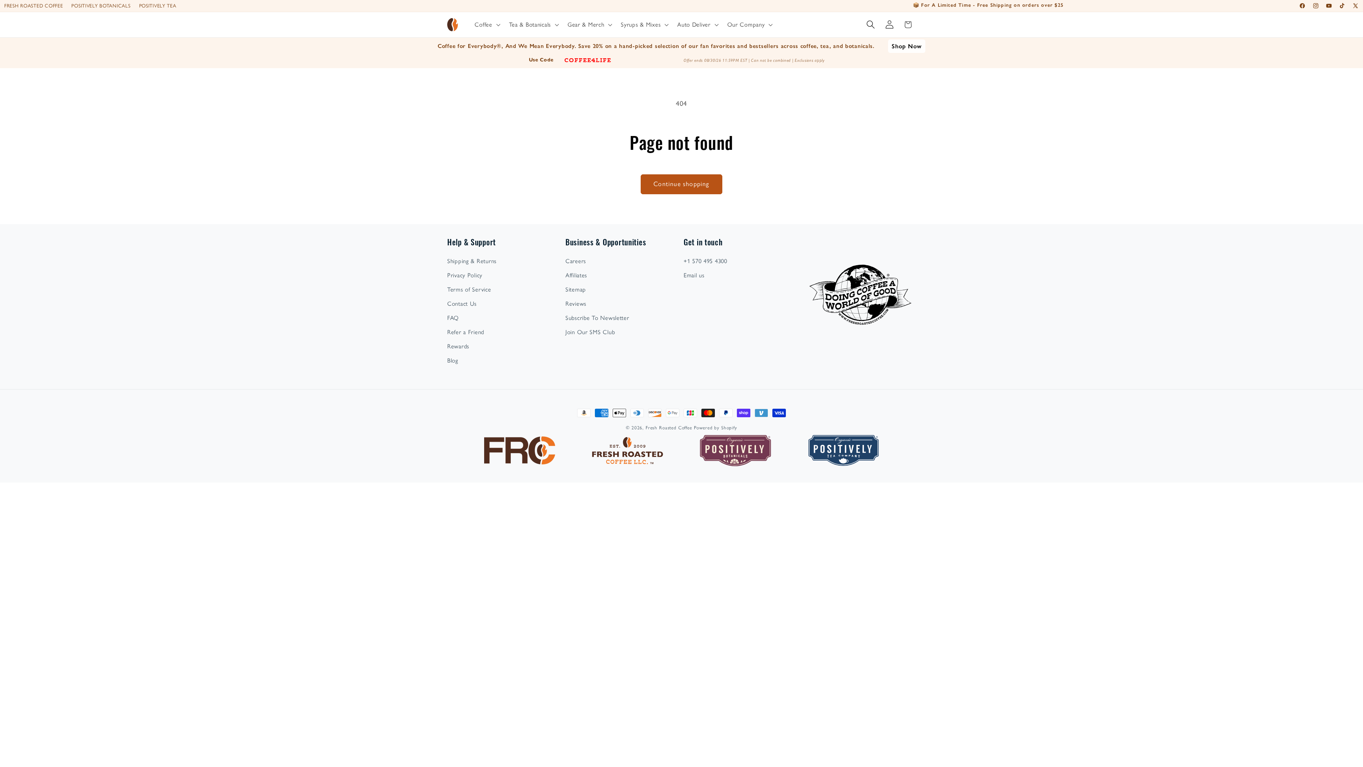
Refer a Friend (465, 332)
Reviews (575, 303)
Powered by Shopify (715, 427)
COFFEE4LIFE (587, 59)
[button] (487, 25)
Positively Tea (157, 6)
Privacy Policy (464, 275)
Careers (575, 261)
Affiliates (576, 275)
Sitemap (575, 289)
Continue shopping (681, 184)
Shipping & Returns (472, 261)
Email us (694, 275)
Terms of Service (469, 289)
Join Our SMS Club (590, 332)
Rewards (458, 346)
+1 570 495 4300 (705, 261)
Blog (452, 360)
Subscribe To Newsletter (597, 317)
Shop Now (907, 46)
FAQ (453, 317)
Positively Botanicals (100, 6)
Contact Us (462, 303)
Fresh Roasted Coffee (33, 6)
